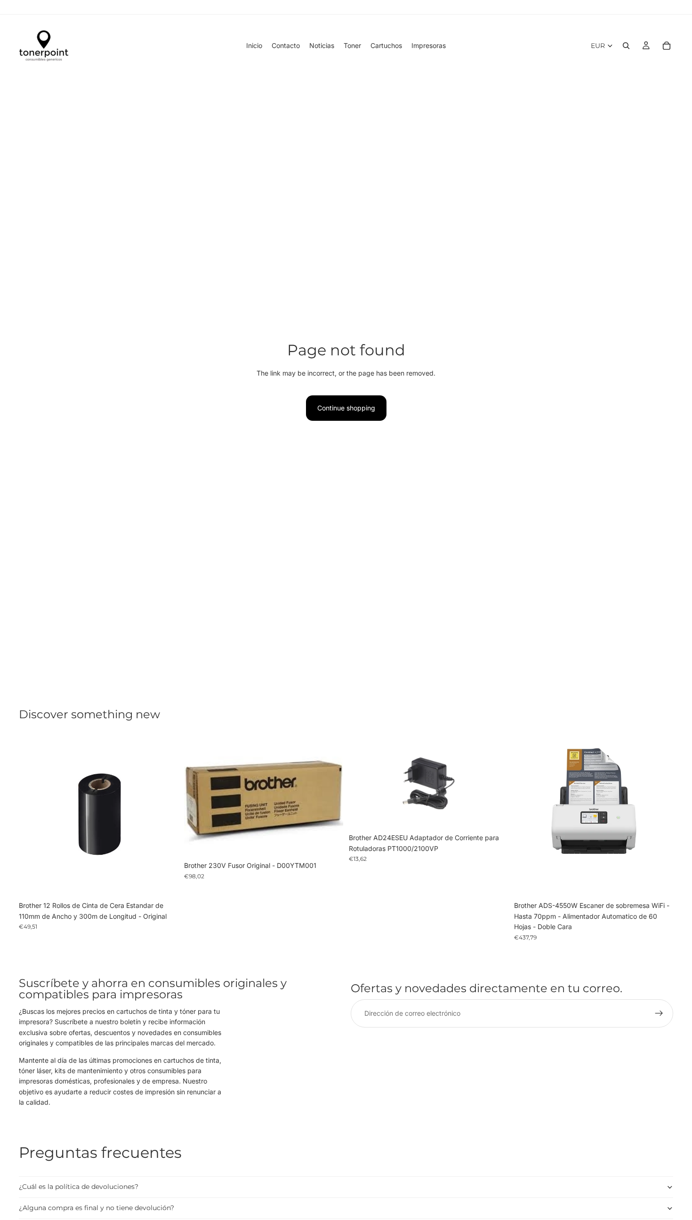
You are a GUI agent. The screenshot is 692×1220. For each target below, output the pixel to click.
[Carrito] (666, 45)
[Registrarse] (659, 1013)
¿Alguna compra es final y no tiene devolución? (96, 1208)
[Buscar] (626, 45)
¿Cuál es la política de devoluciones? (78, 1186)
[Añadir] (163, 882)
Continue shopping (346, 408)
